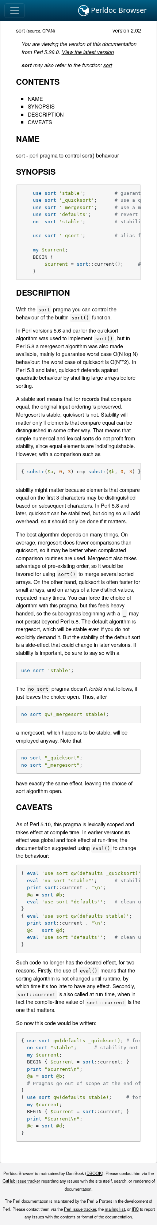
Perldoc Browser (118, 10)
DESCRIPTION (46, 114)
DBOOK (94, 1173)
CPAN (48, 31)
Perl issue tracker (80, 1209)
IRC (135, 1209)
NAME (35, 98)
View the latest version (88, 52)
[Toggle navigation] (14, 10)
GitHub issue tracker (21, 1181)
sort (20, 30)
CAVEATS (40, 122)
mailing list (115, 1209)
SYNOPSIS (41, 106)
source (34, 31)
